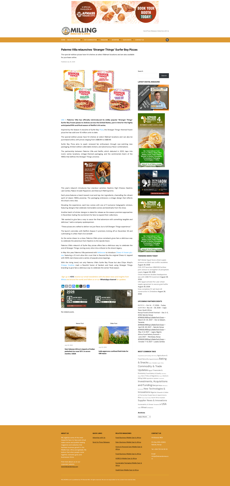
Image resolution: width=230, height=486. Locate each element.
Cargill (158, 363)
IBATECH (141, 305)
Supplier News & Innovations (152, 400)
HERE (72, 277)
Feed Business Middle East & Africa (128, 438)
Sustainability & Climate (145, 404)
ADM (152, 355)
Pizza (102, 130)
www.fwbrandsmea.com (69, 467)
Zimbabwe (150, 407)
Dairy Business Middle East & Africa (128, 442)
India (144, 378)
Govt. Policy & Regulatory (150, 376)
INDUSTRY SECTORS (73, 40)
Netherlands (140, 389)
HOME (63, 40)
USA (62, 120)
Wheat (144, 407)
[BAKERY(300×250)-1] (96, 184)
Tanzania (156, 404)
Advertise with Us (163, 31)
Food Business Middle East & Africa (128, 454)
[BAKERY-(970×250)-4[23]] (115, 22)
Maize (160, 385)
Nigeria (153, 392)
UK (160, 404)
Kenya (155, 385)
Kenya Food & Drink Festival (149, 313)
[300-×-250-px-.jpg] (153, 194)
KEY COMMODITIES (90, 40)
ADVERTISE (115, 40)
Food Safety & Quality (153, 373)
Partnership (143, 395)
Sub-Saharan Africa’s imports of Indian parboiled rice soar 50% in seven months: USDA (80, 351)
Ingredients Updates (152, 378)
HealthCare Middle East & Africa (127, 470)
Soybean (162, 398)
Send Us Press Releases (101, 442)
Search (140, 71)
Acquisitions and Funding (144, 355)
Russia (143, 397)
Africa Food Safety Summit (148, 334)
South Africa (155, 398)
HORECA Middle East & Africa (126, 458)
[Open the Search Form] (167, 39)
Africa (63, 279)
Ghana (139, 376)
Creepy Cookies (67, 265)
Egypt (150, 370)
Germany (164, 373)
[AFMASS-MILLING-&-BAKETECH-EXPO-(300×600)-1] (151, 166)
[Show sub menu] (81, 40)
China (162, 363)
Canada (154, 363)
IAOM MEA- (142, 308)
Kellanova (101, 252)
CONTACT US (139, 40)
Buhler (150, 363)
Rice (139, 397)
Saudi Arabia (148, 397)
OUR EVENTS (127, 40)
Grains (160, 376)
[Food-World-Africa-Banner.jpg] (97, 306)
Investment (161, 378)
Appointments (154, 359)
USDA (139, 407)
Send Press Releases (150, 31)
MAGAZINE (104, 40)
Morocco (165, 385)
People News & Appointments (157, 395)
